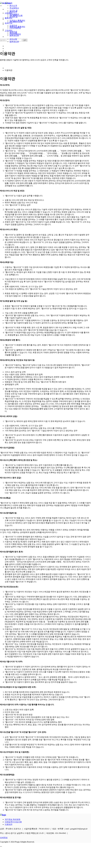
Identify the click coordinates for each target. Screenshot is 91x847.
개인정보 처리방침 (12, 819)
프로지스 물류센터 (17, 20)
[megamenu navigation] (6, 51)
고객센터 (8, 30)
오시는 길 (13, 11)
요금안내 (8, 23)
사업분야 (8, 13)
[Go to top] (1, 846)
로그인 (7, 46)
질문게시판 (14, 42)
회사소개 (8, 3)
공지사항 (13, 39)
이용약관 (8, 824)
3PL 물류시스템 (16, 15)
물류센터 (8, 18)
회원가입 (8, 49)
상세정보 (4, 838)
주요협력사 (14, 8)
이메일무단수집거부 (13, 822)
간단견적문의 (15, 28)
